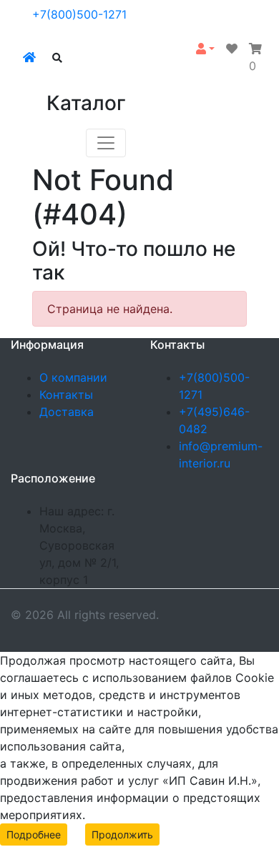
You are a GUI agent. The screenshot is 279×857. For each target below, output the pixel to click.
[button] (205, 48)
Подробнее (33, 834)
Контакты (66, 394)
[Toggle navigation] (106, 143)
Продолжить (122, 834)
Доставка (66, 412)
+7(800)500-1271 (79, 14)
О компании (73, 377)
